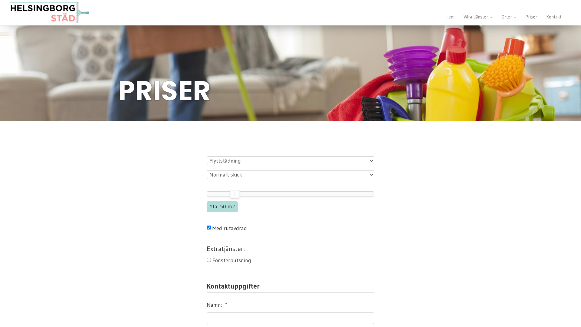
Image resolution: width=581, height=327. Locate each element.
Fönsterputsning (231, 260)
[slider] (234, 194)
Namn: (217, 305)
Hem (450, 17)
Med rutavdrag (229, 228)
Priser (531, 17)
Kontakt (553, 17)
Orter (507, 17)
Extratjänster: (226, 249)
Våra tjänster (476, 17)
